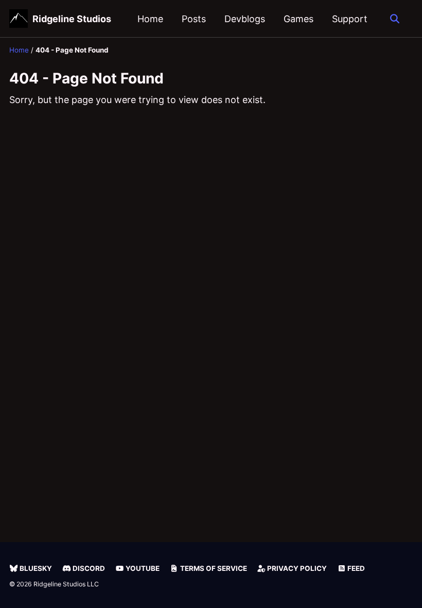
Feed (355, 568)
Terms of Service (213, 568)
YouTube (142, 568)
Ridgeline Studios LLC (66, 584)
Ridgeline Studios (71, 18)
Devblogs (244, 18)
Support (349, 18)
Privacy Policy (296, 568)
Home (150, 18)
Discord (88, 568)
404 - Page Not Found (86, 78)
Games (298, 18)
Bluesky (35, 568)
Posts (194, 18)
